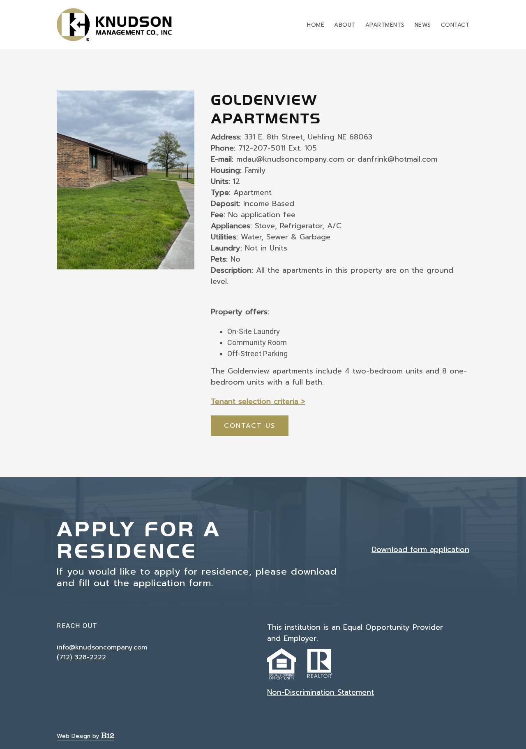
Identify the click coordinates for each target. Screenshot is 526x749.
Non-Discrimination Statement (320, 692)
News (423, 25)
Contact (455, 25)
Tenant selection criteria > (258, 401)
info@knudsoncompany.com (102, 647)
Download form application (420, 549)
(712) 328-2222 (81, 657)
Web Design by (79, 736)
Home (315, 25)
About (344, 25)
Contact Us (249, 426)
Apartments (385, 25)
